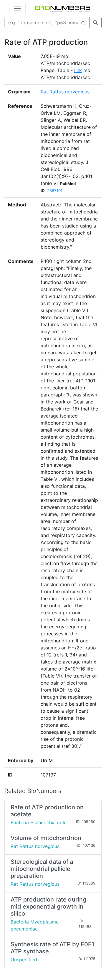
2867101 (54, 190)
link (78, 70)
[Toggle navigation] (17, 8)
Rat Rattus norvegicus (65, 92)
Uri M (47, 760)
